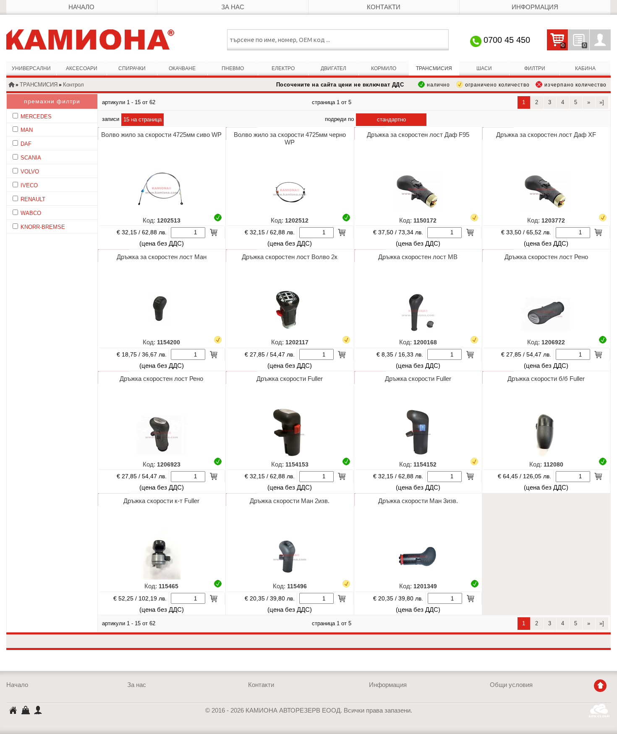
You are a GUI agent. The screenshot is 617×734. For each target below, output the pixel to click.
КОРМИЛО (383, 68)
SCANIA (31, 158)
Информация (535, 7)
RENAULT (33, 199)
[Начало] (11, 85)
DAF (26, 144)
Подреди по (339, 119)
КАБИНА (585, 68)
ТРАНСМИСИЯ (434, 68)
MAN (27, 130)
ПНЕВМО (233, 68)
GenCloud (600, 710)
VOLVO (30, 171)
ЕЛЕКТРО (283, 68)
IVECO (29, 185)
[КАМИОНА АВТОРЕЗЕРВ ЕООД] (90, 39)
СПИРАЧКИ (132, 68)
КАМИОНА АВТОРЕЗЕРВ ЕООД (12, 711)
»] (601, 102)
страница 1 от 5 (331, 102)
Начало (81, 7)
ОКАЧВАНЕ (182, 68)
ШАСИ (484, 68)
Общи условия (511, 684)
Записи (110, 119)
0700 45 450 (507, 40)
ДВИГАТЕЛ (333, 68)
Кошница (25, 709)
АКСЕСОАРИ (81, 68)
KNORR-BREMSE (43, 227)
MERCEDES (36, 116)
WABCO (31, 213)
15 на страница (142, 119)
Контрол (73, 85)
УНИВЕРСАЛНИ (31, 68)
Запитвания (577, 45)
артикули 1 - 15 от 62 (128, 102)
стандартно (391, 119)
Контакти (383, 7)
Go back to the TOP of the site (600, 685)
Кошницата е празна (556, 45)
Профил (600, 39)
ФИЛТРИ (534, 68)
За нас (232, 7)
